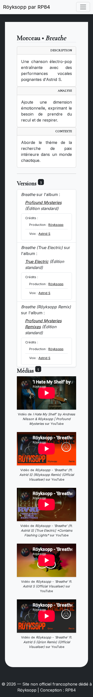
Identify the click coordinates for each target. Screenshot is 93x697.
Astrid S (44, 234)
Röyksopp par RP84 (26, 7)
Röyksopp (55, 225)
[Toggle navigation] (83, 7)
